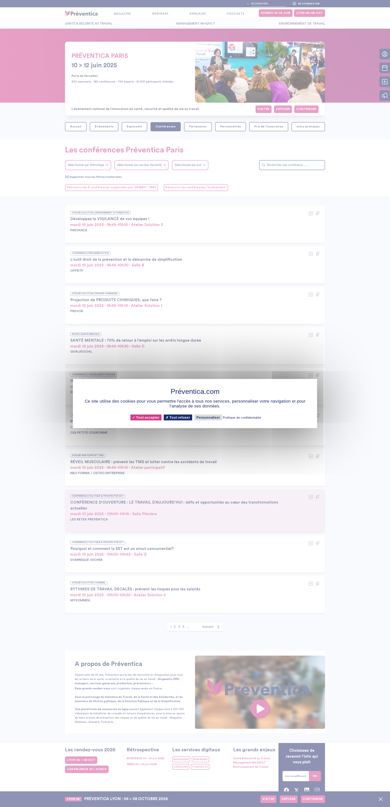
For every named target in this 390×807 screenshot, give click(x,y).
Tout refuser (179, 417)
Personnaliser (208, 417)
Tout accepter (147, 417)
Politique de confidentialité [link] (242, 417)
